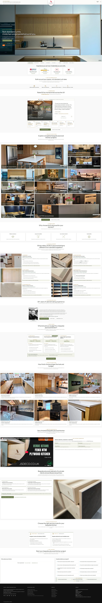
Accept (47, 305)
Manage (55, 305)
